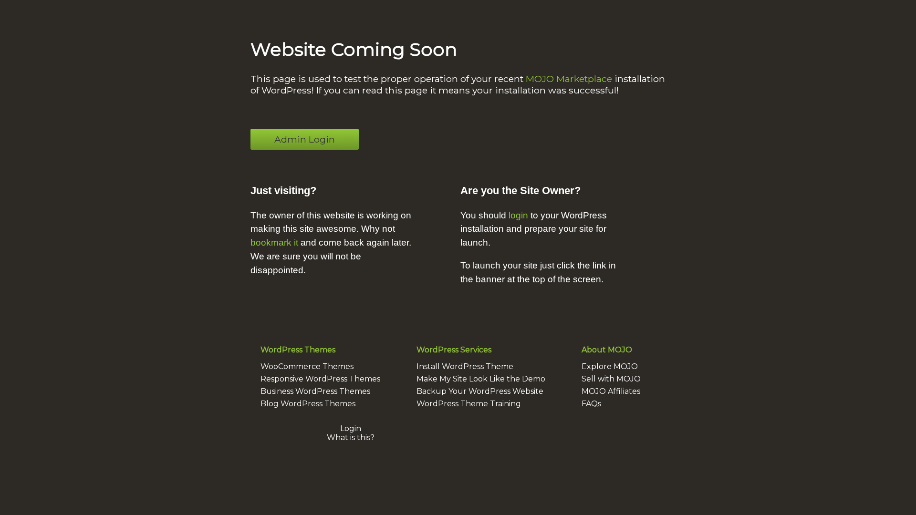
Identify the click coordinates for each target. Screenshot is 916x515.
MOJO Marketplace (569, 78)
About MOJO (607, 349)
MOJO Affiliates (611, 391)
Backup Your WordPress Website (479, 391)
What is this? (351, 437)
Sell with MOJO (611, 378)
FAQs (591, 403)
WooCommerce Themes (307, 366)
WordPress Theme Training (468, 403)
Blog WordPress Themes (307, 403)
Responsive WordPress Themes (320, 378)
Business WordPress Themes (315, 391)
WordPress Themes (297, 349)
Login (350, 428)
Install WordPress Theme (464, 366)
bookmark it (274, 242)
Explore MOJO (610, 366)
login (518, 215)
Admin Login (304, 139)
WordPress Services (453, 349)
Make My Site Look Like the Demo (480, 378)
